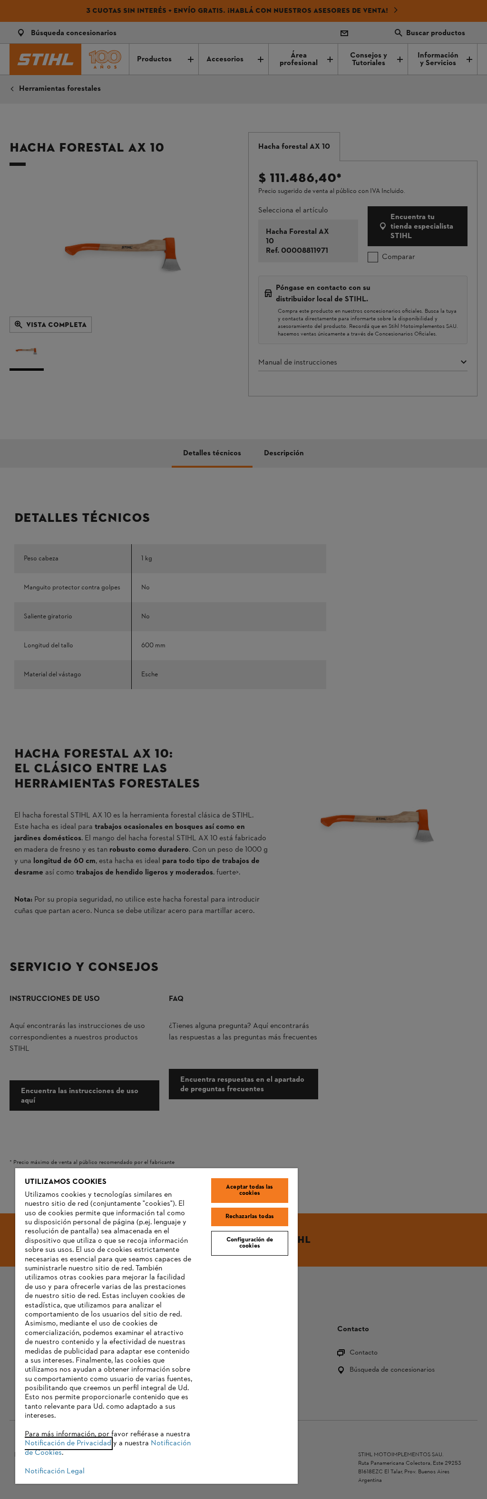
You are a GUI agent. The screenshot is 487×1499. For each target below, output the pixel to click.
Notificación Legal (55, 1471)
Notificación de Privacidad (68, 1443)
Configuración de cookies (249, 1243)
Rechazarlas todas (249, 1216)
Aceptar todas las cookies (249, 1190)
